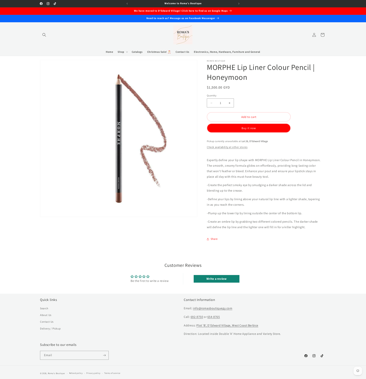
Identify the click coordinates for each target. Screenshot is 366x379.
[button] (44, 35)
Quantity (211, 95)
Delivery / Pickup (50, 328)
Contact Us (47, 321)
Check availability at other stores (227, 147)
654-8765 (213, 317)
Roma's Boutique (56, 373)
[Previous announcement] (127, 3)
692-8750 (197, 317)
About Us (45, 315)
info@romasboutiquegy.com (212, 308)
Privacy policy (93, 373)
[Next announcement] (239, 3)
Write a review (216, 279)
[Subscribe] (104, 355)
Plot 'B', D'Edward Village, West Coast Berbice (227, 325)
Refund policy (76, 373)
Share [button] (214, 239)
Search (44, 308)
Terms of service (112, 373)
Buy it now (249, 128)
